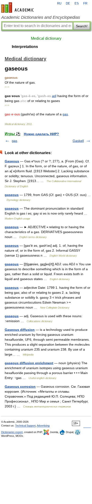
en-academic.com (18, 7)
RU (59, 3)
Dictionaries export (12, 432)
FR (85, 3)
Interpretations (25, 47)
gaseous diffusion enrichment (29, 363)
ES (77, 3)
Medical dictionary (46, 38)
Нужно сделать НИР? (41, 134)
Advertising (43, 425)
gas (65, 114)
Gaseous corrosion (20, 386)
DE (68, 3)
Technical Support (25, 425)
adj (54, 96)
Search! (82, 26)
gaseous (12, 195)
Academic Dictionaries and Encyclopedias (40, 17)
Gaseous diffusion (20, 330)
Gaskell (78, 141)
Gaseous (12, 161)
